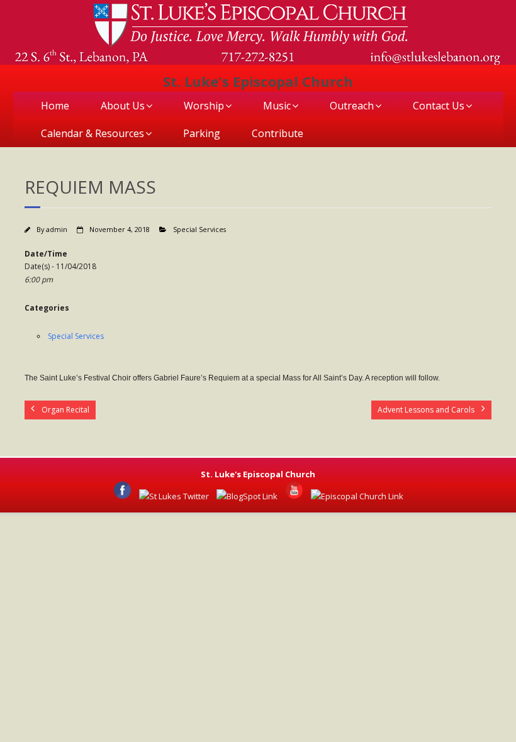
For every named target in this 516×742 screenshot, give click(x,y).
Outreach (352, 106)
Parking (201, 133)
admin (56, 229)
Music (277, 106)
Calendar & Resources (92, 133)
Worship (204, 106)
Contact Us (438, 106)
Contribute (277, 133)
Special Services (199, 229)
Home (55, 106)
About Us (123, 106)
